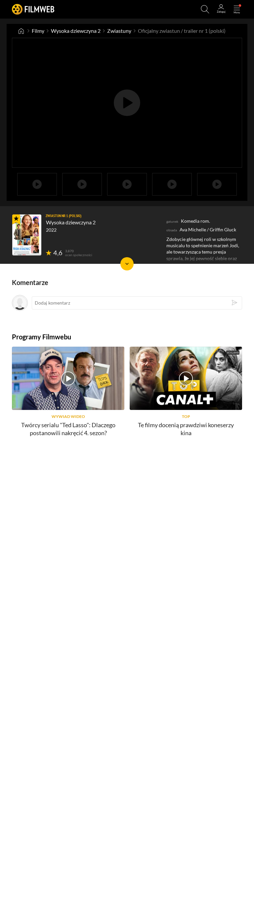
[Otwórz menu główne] (237, 9)
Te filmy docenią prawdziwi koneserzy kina (186, 428)
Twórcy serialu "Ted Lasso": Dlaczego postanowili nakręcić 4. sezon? (68, 428)
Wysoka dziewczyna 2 (76, 31)
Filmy (38, 31)
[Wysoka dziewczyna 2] (26, 235)
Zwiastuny (119, 31)
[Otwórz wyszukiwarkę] (205, 9)
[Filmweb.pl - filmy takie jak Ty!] (33, 9)
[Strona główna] (21, 30)
